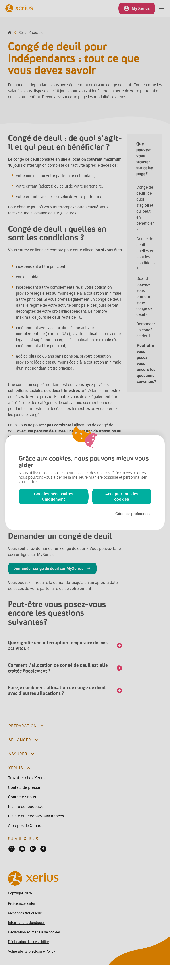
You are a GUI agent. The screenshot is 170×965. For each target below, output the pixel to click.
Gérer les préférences (133, 514)
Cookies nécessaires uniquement (53, 496)
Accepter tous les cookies (121, 496)
